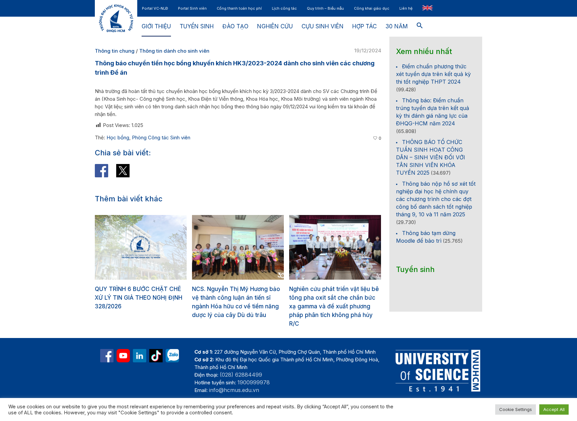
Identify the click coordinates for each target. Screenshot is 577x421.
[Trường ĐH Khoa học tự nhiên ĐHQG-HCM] (107, 355)
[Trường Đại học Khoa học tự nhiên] (139, 355)
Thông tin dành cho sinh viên (174, 51)
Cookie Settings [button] (515, 409)
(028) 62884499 (241, 374)
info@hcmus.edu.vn (234, 390)
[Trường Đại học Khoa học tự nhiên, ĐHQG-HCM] (123, 355)
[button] (419, 27)
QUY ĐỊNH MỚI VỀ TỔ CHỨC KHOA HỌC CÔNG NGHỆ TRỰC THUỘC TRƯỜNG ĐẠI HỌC (333, 298)
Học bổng (118, 137)
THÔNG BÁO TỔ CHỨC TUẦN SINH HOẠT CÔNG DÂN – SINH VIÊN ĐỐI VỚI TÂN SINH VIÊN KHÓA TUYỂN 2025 (430, 157)
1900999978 (253, 382)
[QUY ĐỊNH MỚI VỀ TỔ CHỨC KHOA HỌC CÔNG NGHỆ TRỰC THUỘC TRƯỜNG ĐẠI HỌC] (337, 247)
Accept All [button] (554, 409)
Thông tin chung (115, 51)
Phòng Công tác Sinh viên (161, 137)
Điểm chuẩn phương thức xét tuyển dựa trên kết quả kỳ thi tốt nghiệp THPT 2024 (433, 74)
